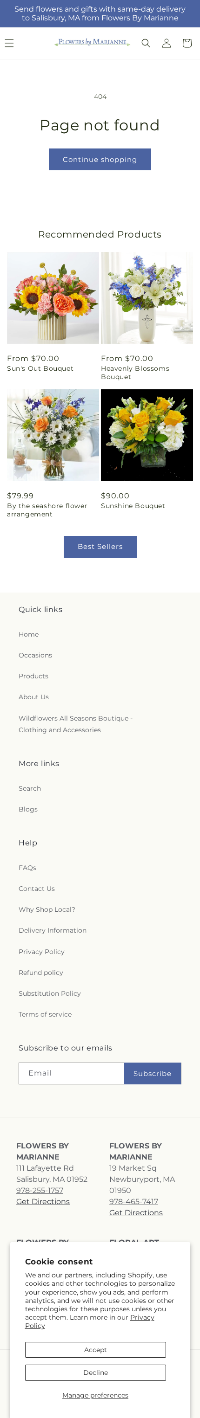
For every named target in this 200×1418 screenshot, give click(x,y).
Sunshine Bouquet (133, 506)
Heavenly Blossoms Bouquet (135, 372)
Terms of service (45, 1014)
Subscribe (152, 1073)
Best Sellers (100, 546)
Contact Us (37, 888)
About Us (34, 697)
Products (33, 676)
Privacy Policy (42, 951)
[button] (146, 43)
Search (30, 788)
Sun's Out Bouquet (40, 368)
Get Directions (43, 1201)
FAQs (27, 868)
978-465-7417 (133, 1201)
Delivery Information (53, 930)
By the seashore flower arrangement (47, 510)
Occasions (35, 655)
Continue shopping (100, 159)
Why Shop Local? (47, 909)
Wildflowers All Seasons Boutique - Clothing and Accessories (76, 724)
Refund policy (41, 972)
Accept (95, 1350)
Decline (95, 1372)
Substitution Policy (50, 993)
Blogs (28, 809)
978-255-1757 (39, 1190)
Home (29, 634)
